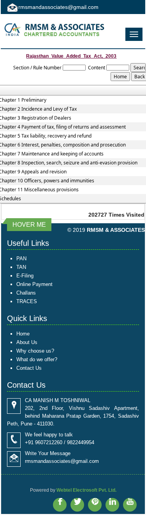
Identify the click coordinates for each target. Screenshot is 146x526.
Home (23, 334)
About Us (26, 342)
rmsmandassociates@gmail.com (58, 7)
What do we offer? (36, 359)
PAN (21, 258)
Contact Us (29, 368)
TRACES (26, 301)
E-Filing (24, 276)
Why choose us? (35, 351)
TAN (21, 267)
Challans (26, 293)
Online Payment (34, 284)
